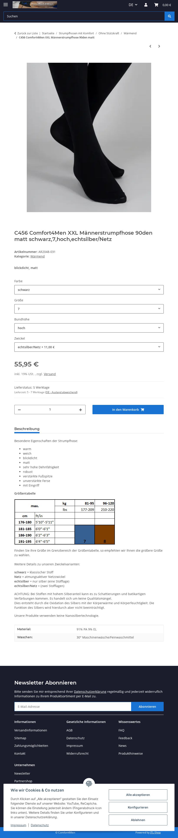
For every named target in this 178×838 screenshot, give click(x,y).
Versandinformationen (30, 730)
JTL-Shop (155, 832)
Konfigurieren (138, 807)
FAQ (121, 730)
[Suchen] (170, 16)
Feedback (125, 738)
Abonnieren (147, 706)
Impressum (18, 825)
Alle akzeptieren (138, 795)
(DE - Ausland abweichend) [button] (61, 392)
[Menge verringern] (19, 409)
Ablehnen (138, 820)
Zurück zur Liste (27, 33)
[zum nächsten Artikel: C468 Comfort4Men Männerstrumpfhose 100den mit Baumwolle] (159, 46)
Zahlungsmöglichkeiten (31, 746)
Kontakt (19, 753)
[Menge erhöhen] (80, 409)
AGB (69, 730)
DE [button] (131, 4)
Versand (50, 374)
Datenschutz (40, 825)
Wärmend (37, 256)
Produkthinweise (131, 753)
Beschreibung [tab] (27, 429)
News (123, 746)
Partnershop (23, 781)
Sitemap (20, 738)
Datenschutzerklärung (90, 692)
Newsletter (22, 773)
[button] (146, 4)
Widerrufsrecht (77, 753)
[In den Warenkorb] (17, 60)
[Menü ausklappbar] (5, 2)
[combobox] (89, 289)
